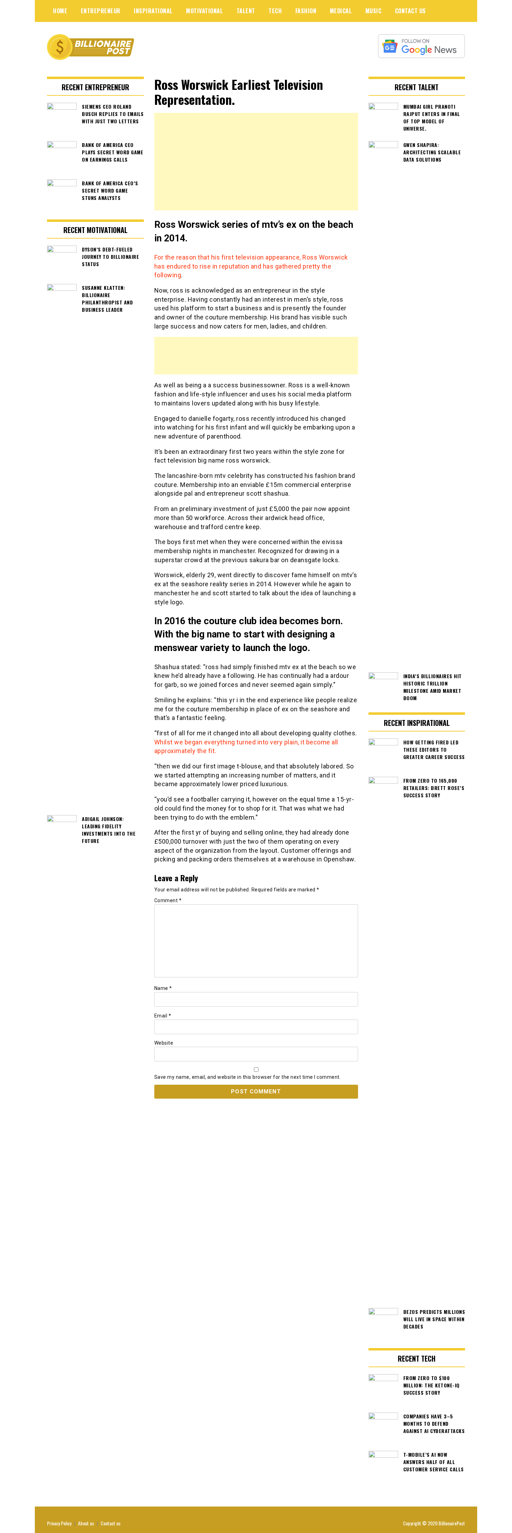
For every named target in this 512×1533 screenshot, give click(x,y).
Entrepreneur (101, 11)
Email (162, 1016)
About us (86, 1523)
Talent (245, 11)
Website (163, 1043)
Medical (341, 11)
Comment (168, 900)
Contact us (111, 1523)
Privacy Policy (59, 1523)
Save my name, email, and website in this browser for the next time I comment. (247, 1077)
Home (60, 11)
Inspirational (153, 11)
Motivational (204, 11)
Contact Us (410, 11)
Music (373, 11)
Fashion (306, 11)
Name (163, 988)
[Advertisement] (256, 161)
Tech (275, 11)
